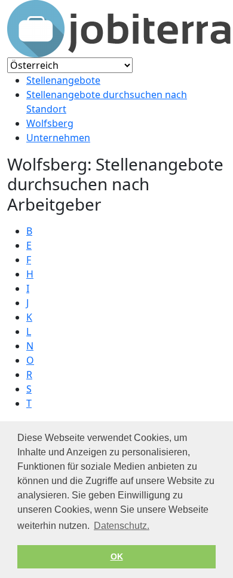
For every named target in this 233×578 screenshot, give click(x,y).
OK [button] (117, 556)
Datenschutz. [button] (121, 526)
